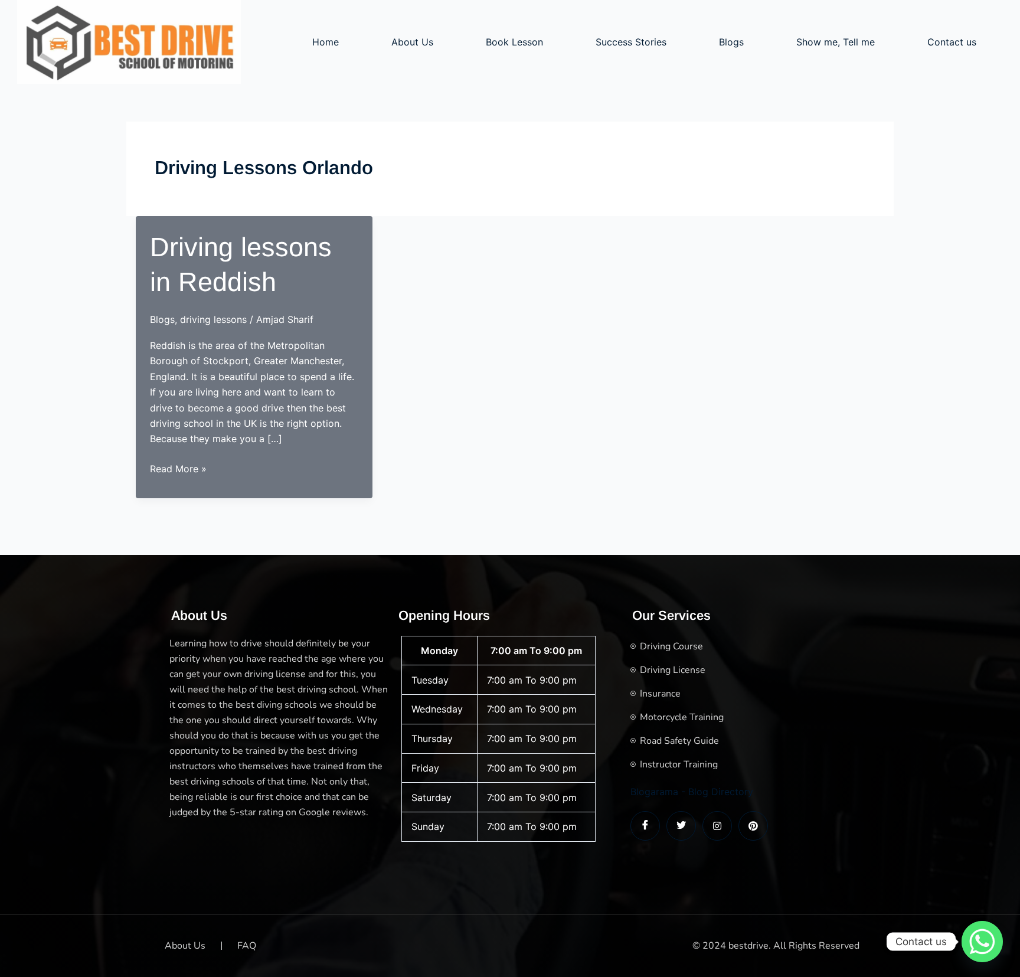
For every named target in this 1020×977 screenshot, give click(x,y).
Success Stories (631, 42)
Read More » (178, 469)
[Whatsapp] (982, 941)
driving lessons (213, 319)
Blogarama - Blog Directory (691, 792)
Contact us (951, 42)
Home (325, 42)
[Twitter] (681, 826)
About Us (412, 42)
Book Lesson (514, 42)
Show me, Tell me (835, 42)
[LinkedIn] (717, 826)
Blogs (731, 42)
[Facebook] (645, 826)
